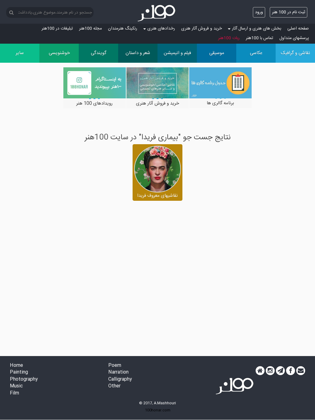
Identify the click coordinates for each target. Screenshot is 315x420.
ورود (259, 12)
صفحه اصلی (298, 28)
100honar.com (157, 410)
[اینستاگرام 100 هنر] (270, 370)
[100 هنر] (157, 13)
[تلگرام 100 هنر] (280, 370)
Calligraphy (120, 379)
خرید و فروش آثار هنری (201, 28)
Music (16, 386)
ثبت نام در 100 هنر (288, 12)
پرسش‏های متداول (294, 38)
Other (114, 386)
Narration (118, 372)
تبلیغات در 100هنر (57, 28)
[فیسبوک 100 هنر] (290, 370)
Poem (114, 365)
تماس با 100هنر (259, 38)
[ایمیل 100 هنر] (300, 370)
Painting (19, 372)
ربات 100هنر (229, 38)
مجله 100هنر (90, 28)
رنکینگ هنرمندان (122, 28)
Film (14, 393)
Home (16, 365)
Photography (24, 379)
